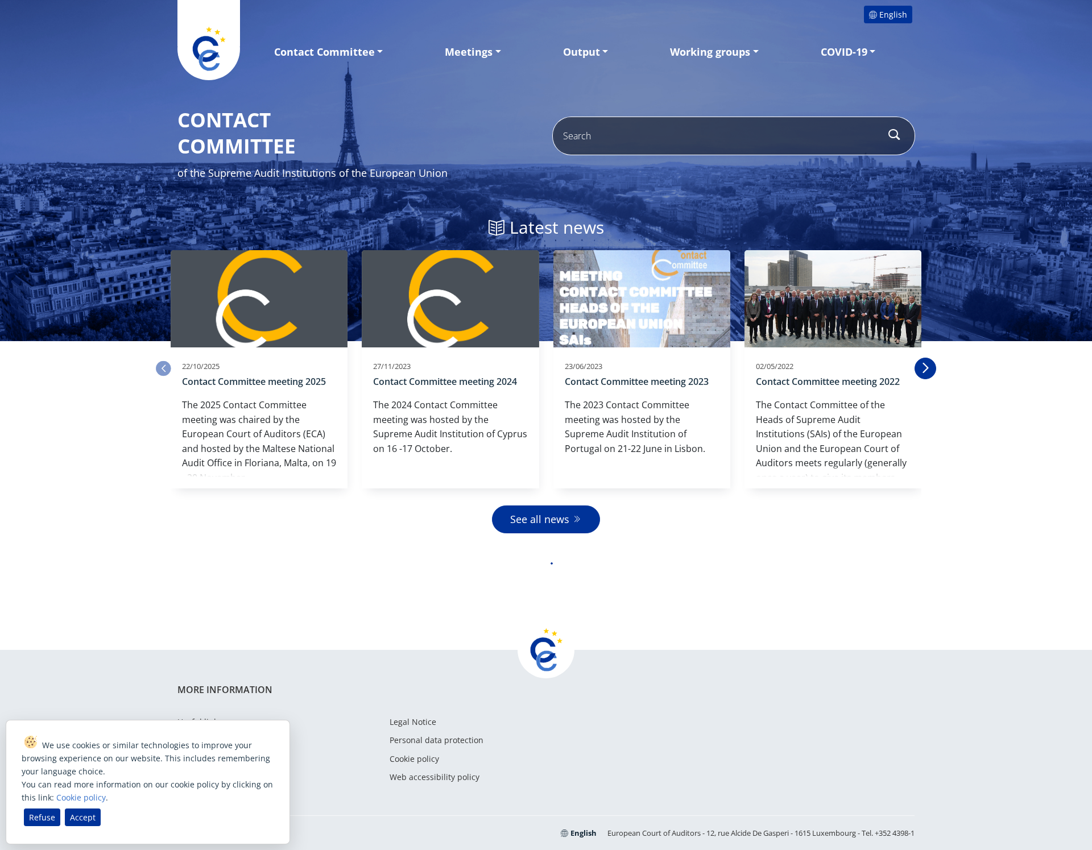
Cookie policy (414, 758)
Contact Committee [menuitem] (324, 52)
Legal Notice (413, 721)
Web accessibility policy (434, 777)
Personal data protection (436, 740)
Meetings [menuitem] (469, 52)
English (893, 14)
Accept (83, 817)
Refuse (42, 817)
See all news (539, 519)
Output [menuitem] (581, 52)
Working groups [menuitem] (710, 52)
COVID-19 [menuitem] (844, 52)
